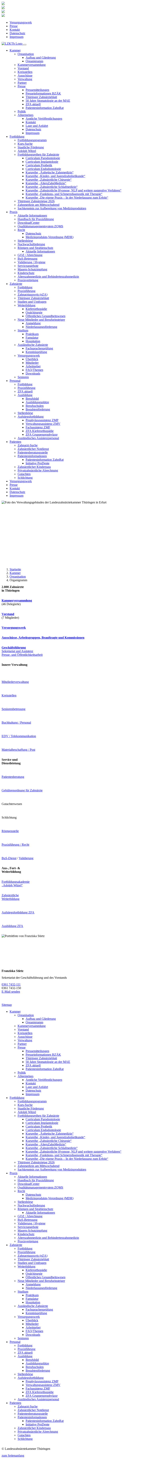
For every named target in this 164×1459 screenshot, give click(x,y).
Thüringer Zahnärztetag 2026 (36, 201)
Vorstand (23, 68)
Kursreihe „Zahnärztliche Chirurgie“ (49, 179)
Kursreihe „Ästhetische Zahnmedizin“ (50, 172)
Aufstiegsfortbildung (31, 1377)
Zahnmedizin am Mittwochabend (38, 204)
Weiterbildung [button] (26, 305)
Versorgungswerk (21, 22)
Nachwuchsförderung (31, 244)
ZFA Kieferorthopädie (40, 431)
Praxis (13, 1173)
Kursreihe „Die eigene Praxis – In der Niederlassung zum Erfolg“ (67, 197)
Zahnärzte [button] (16, 283)
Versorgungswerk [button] (29, 355)
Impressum (16, 36)
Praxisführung (26, 291)
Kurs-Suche (25, 143)
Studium (23, 1291)
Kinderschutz (26, 273)
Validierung (26, 858)
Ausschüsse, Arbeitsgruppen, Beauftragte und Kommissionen (43, 637)
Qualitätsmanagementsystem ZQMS (40, 226)
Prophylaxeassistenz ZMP (42, 420)
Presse (14, 26)
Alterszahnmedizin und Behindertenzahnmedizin (48, 276)
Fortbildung (25, 287)
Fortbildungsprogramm (32, 140)
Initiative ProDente (37, 463)
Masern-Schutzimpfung (32, 269)
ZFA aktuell (33, 104)
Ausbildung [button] (25, 395)
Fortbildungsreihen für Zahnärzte (38, 1115)
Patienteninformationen (32, 1417)
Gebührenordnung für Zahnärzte (22, 790)
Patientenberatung (13, 776)
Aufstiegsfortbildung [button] (31, 416)
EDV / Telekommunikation (19, 736)
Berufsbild (32, 398)
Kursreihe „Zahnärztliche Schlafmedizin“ (52, 186)
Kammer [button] (15, 50)
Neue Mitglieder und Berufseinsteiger (41, 1280)
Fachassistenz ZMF (38, 427)
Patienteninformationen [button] (32, 456)
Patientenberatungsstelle (33, 452)
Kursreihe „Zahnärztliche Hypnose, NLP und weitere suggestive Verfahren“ (73, 190)
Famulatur (32, 337)
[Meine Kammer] (3, 3)
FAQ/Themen (34, 370)
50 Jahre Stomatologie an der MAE (48, 100)
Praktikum (32, 334)
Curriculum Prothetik (39, 165)
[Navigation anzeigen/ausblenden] (24, 44)
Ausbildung (25, 1356)
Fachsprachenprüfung (39, 348)
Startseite (15, 569)
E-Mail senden (11, 991)
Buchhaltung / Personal (16, 722)
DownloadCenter (28, 222)
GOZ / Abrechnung (30, 255)
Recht (21, 1191)
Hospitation (33, 341)
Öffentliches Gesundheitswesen (45, 316)
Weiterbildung (26, 1266)
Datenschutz (17, 33)
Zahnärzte (16, 1245)
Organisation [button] (26, 54)
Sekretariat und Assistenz (17, 649)
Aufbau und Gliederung (41, 57)
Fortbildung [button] (17, 136)
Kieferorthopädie (36, 309)
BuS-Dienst (9, 858)
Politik (22, 111)
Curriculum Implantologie (42, 161)
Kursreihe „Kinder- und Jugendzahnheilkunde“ (55, 176)
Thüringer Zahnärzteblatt (41, 97)
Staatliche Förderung (31, 147)
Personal (15, 1342)
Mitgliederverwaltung (15, 682)
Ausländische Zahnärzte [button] (33, 344)
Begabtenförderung (38, 409)
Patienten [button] (15, 441)
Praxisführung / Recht (15, 844)
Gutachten (24, 474)
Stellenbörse (25, 240)
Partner (22, 82)
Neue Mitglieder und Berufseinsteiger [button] (41, 319)
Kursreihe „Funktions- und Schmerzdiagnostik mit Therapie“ (64, 194)
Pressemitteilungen (37, 90)
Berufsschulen (35, 405)
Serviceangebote (28, 265)
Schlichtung (25, 477)
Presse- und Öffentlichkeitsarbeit (22, 654)
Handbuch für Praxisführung (36, 219)
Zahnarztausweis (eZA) (32, 294)
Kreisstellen (25, 72)
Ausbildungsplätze (37, 402)
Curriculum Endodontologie (43, 169)
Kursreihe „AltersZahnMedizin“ (46, 183)
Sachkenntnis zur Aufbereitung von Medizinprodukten (52, 208)
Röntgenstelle (10, 831)
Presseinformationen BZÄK (43, 93)
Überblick (32, 359)
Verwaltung (25, 79)
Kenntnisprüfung (36, 352)
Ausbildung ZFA (12, 926)
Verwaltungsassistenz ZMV (43, 423)
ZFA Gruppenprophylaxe (42, 434)
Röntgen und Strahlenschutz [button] (35, 248)
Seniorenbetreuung (13, 709)
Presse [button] (22, 86)
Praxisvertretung (28, 280)
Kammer (15, 573)
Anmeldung (33, 323)
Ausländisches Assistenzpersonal (38, 438)
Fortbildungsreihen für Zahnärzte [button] (38, 154)
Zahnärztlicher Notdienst (33, 449)
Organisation (18, 576)
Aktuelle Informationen (32, 215)
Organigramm (34, 61)
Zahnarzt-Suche (28, 445)
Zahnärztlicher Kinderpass (34, 467)
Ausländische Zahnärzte (33, 1306)
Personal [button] (15, 380)
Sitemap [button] (7, 1004)
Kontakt (15, 29)
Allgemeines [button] (25, 115)
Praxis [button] (13, 212)
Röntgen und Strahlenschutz (35, 1209)
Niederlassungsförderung (41, 326)
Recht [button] (21, 230)
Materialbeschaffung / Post (18, 749)
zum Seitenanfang (13, 1455)
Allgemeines (25, 1076)
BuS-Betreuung (27, 258)
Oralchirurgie (34, 312)
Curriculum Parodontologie (43, 158)
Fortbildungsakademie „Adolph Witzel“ (16, 883)
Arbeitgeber (33, 366)
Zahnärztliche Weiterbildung (10, 897)
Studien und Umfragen (32, 301)
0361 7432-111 (11, 984)
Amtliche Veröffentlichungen (44, 118)
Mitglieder (32, 362)
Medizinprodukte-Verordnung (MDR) (49, 237)
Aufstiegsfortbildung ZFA (18, 912)
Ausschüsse (25, 75)
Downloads (33, 373)
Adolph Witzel (27, 151)
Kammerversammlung (32, 64)
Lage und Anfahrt (37, 125)
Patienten (15, 1403)
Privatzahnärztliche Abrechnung (38, 470)
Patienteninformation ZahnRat (45, 107)
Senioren (23, 377)
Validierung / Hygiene (31, 262)
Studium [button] (23, 330)
